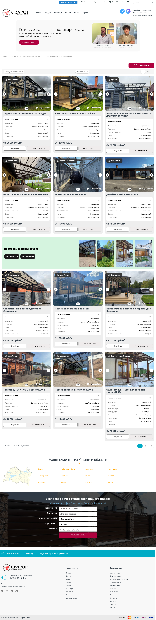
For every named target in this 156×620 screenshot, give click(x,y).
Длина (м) (52, 513)
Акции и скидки (115, 573)
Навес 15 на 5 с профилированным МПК (25, 194)
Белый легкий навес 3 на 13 (70, 194)
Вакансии (113, 589)
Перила (68, 585)
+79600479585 (146, 10)
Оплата (112, 607)
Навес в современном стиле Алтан (74, 389)
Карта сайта (25, 618)
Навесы (15, 56)
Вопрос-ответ (115, 585)
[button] (4, 94)
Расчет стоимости (38, 148)
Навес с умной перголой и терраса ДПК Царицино (128, 309)
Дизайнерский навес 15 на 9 (122, 194)
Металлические (71, 598)
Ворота (68, 576)
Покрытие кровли (48, 518)
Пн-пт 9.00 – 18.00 (117, 2)
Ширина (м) (51, 508)
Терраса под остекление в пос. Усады (24, 113)
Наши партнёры (115, 576)
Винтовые (69, 592)
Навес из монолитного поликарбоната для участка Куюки (128, 114)
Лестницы (69, 589)
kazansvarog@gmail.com (146, 15)
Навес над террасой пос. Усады (72, 308)
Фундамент (51, 523)
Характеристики (11, 119)
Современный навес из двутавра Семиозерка (22, 309)
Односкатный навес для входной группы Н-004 (125, 390)
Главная (4, 56)
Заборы (68, 579)
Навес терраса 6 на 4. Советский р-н (75, 113)
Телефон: (52, 528)
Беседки (69, 573)
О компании (114, 592)
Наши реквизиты (115, 595)
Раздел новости (115, 582)
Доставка (113, 601)
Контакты (113, 598)
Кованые (69, 595)
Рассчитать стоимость (29, 42)
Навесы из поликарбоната (32, 56)
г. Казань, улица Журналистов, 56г (94, 2)
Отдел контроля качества (119, 579)
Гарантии (113, 604)
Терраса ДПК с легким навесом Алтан (24, 389)
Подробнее (15, 148)
